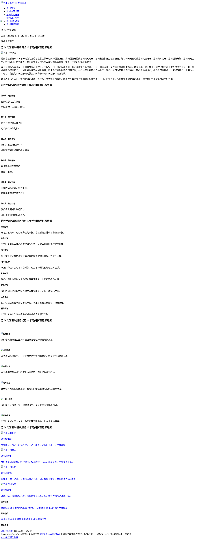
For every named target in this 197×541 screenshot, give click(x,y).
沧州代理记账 (12, 15)
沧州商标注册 (12, 24)
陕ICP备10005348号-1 (50, 534)
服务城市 (32, 519)
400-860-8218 (7, 531)
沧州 (14, 3)
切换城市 (22, 3)
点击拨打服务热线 (9, 537)
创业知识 (5, 519)
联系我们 (23, 519)
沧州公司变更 (12, 18)
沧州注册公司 (12, 11)
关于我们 (14, 519)
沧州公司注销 (12, 21)
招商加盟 (42, 519)
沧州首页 (10, 8)
